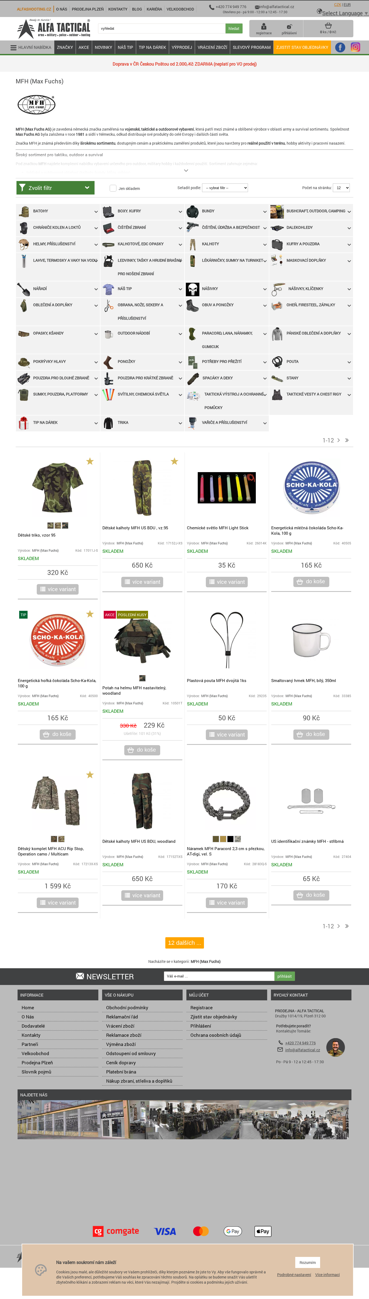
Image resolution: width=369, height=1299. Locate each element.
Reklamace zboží (123, 1035)
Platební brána (121, 1072)
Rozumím (308, 1262)
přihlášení (289, 33)
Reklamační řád (122, 1017)
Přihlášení (200, 1026)
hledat (234, 28)
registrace (264, 33)
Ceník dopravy (121, 1062)
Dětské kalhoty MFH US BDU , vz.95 (135, 527)
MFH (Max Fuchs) (45, 550)
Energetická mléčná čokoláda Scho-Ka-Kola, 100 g (307, 530)
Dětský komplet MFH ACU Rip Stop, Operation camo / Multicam (51, 851)
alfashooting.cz (34, 9)
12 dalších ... (184, 942)
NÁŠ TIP (125, 47)
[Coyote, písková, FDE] (223, 840)
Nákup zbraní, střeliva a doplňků (139, 1081)
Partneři (30, 1044)
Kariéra (154, 9)
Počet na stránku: (317, 187)
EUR (347, 4)
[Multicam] (58, 527)
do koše (315, 581)
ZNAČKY (65, 47)
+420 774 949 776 (300, 1042)
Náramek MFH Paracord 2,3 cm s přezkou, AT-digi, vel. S (225, 851)
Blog (137, 9)
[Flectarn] (54, 840)
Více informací (327, 1274)
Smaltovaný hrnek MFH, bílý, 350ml (303, 680)
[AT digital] (237, 840)
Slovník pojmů (36, 1072)
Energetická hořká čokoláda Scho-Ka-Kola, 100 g (57, 683)
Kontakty (31, 1035)
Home (28, 1007)
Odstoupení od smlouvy (131, 1053)
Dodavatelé (33, 1026)
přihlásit (284, 976)
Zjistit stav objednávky (302, 47)
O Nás (28, 1017)
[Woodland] (65, 527)
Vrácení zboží (120, 1026)
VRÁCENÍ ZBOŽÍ (212, 47)
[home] (53, 38)
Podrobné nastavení (294, 1274)
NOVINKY (103, 47)
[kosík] (328, 27)
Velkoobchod (35, 1053)
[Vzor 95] (51, 527)
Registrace (201, 1007)
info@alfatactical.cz (302, 1049)
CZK (337, 4)
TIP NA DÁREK (152, 47)
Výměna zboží (121, 1044)
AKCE (84, 47)
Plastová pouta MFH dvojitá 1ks (216, 680)
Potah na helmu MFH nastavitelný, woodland (134, 690)
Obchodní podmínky (127, 1007)
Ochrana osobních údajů (215, 1035)
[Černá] (230, 840)
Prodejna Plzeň (37, 1062)
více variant (62, 588)
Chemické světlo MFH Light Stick (218, 527)
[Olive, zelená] (216, 840)
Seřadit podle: (189, 187)
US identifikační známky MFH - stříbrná (307, 841)
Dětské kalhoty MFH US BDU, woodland (139, 841)
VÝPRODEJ (182, 47)
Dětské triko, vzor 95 (36, 535)
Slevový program (252, 47)
